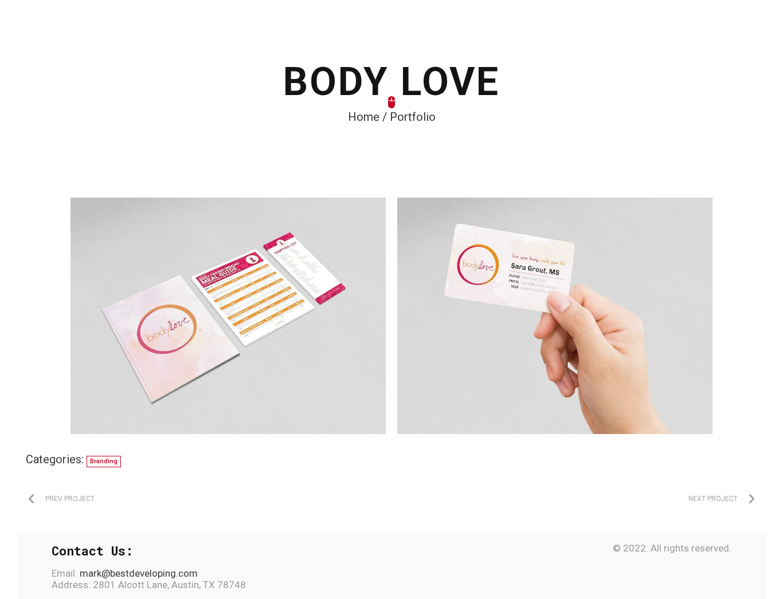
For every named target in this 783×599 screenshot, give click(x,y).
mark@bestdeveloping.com (137, 573)
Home (363, 117)
